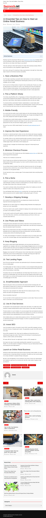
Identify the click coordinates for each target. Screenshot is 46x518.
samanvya (28, 419)
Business (18, 24)
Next (39, 383)
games (20, 191)
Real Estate (7, 448)
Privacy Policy (20, 1)
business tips (7, 365)
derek (5, 24)
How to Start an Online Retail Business (19, 365)
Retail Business (26, 367)
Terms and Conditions (13, 1)
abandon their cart (33, 153)
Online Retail (7, 367)
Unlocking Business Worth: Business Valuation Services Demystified (32, 450)
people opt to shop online (29, 59)
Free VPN (5, 3)
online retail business (16, 367)
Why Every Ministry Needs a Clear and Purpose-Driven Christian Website (18, 493)
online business (32, 365)
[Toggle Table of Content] (40, 56)
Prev (6, 383)
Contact (4, 1)
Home (8, 1)
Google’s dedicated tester (33, 125)
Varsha (6, 406)
